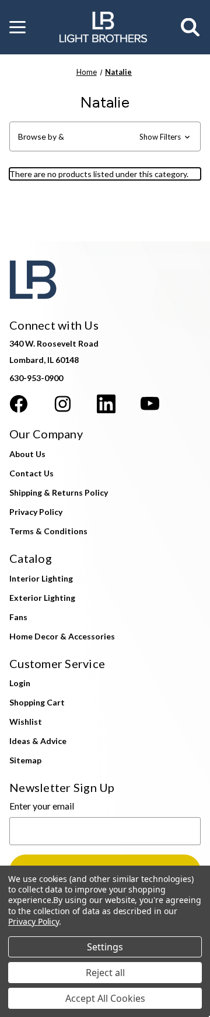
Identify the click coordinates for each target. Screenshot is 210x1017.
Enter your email (41, 805)
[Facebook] (18, 404)
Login (19, 683)
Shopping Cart (37, 702)
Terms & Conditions (48, 531)
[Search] (191, 27)
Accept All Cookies (105, 998)
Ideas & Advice (37, 741)
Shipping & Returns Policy (58, 492)
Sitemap (25, 760)
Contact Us (31, 473)
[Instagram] (62, 404)
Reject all (105, 972)
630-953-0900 (36, 378)
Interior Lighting (41, 578)
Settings (105, 946)
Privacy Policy (35, 512)
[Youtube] (150, 404)
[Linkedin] (106, 404)
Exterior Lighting (42, 598)
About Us (27, 454)
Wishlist (25, 722)
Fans (18, 617)
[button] (17, 27)
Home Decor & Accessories (62, 636)
